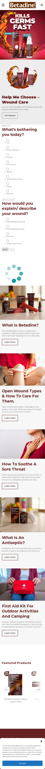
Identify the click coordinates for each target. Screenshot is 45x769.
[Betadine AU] (22, 5)
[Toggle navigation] (3, 5)
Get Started (9, 115)
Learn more (10, 342)
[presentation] (7, 690)
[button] (41, 741)
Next (11, 199)
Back (5, 199)
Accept (22, 763)
